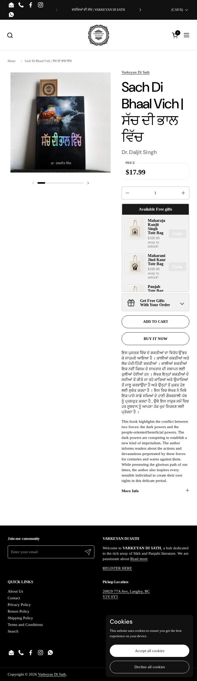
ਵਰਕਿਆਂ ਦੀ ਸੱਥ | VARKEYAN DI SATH (98, 10)
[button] (10, 35)
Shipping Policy (20, 618)
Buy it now (156, 339)
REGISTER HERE (117, 568)
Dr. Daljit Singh (139, 152)
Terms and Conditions (25, 625)
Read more (139, 559)
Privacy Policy (19, 605)
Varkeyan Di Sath (136, 72)
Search (13, 631)
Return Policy (18, 611)
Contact (14, 598)
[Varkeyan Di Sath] (98, 35)
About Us (15, 591)
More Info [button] (130, 491)
